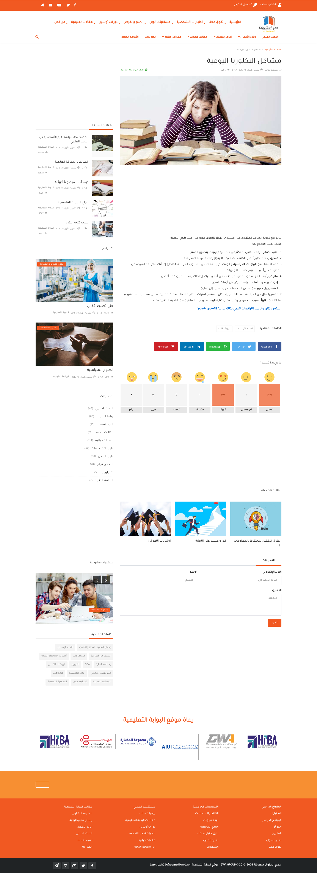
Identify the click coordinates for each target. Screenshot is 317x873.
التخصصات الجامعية (205, 807)
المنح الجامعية (209, 827)
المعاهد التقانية (102, 682)
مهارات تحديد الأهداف (142, 833)
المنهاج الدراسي (271, 807)
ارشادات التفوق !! (159, 541)
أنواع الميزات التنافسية (73, 202)
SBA (87, 664)
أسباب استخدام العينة (54, 656)
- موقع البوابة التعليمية (205, 865)
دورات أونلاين (108, 22)
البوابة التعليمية (46, 147)
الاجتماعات (79, 656)
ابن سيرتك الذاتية (144, 847)
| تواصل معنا (158, 865)
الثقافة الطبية (129, 37)
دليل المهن (105, 456)
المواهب (58, 673)
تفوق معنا (216, 22)
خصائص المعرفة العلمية (71, 162)
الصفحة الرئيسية (273, 50)
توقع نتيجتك (210, 820)
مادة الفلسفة (77, 673)
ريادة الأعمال (248, 37)
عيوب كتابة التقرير (77, 222)
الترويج (75, 664)
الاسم (193, 572)
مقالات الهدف (198, 37)
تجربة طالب (224, 328)
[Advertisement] (200, 196)
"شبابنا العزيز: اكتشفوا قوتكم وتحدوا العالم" (76, 617)
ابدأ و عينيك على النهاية (210, 541)
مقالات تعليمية (82, 22)
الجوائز (277, 827)
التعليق (276, 590)
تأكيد (275, 622)
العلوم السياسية (100, 370)
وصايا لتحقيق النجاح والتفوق (95, 647)
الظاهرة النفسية (57, 682)
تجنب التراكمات (245, 328)
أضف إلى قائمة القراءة (133, 70)
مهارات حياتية (172, 37)
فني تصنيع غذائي (100, 306)
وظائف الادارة (103, 664)
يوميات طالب (272, 70)
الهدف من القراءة (101, 656)
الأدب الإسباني (65, 647)
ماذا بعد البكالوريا (82, 813)
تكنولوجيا (150, 37)
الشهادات (212, 847)
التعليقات (268, 560)
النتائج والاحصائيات (206, 813)
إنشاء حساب (268, 4)
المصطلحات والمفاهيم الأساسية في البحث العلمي (63, 139)
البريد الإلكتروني (272, 572)
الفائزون (276, 833)
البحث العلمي (270, 37)
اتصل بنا (87, 847)
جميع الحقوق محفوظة (251, 865)
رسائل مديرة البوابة (99, 610)
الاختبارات (275, 813)
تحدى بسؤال (273, 840)
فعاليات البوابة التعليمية (140, 820)
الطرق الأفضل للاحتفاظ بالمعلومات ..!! (257, 543)
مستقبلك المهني (144, 807)
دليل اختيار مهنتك (207, 833)
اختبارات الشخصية (190, 22)
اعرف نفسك (223, 37)
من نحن (59, 22)
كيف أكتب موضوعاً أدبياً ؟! (71, 182)
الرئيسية (235, 22)
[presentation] (97, 580)
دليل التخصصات (102, 448)
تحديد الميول (210, 840)
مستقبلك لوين (160, 22)
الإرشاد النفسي (56, 664)
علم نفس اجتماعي (101, 673)
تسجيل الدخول (243, 4)
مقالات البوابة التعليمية (78, 807)
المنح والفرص (133, 22)
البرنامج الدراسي (271, 820)
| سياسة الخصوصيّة (178, 865)
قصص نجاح (105, 464)
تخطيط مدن (80, 682)
